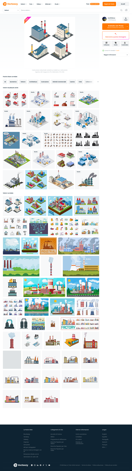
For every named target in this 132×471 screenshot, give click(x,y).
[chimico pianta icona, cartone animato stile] (71, 340)
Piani (87, 4)
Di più (56, 4)
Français (104, 444)
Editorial (47, 4)
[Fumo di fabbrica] (64, 99)
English (104, 434)
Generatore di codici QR (31, 457)
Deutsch (104, 442)
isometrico (13, 82)
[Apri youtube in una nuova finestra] (49, 465)
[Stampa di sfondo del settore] (38, 226)
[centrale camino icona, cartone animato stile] (51, 266)
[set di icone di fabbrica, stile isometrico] (32, 340)
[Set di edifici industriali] (86, 206)
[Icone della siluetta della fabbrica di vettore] (87, 140)
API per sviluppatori (30, 447)
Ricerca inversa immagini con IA (33, 450)
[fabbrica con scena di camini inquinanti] (87, 179)
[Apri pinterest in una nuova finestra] (40, 465)
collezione (89, 82)
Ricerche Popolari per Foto (59, 446)
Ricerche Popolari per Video (57, 449)
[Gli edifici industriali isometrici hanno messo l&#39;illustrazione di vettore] (11, 140)
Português (105, 439)
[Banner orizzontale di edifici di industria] (38, 323)
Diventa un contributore (79, 442)
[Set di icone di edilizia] (90, 226)
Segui (125, 20)
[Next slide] (96, 82)
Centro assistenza (81, 434)
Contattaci (79, 437)
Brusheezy (27, 434)
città (80, 82)
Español (104, 437)
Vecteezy (26, 437)
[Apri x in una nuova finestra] (46, 465)
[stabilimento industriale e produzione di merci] (43, 159)
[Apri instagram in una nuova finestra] (34, 465)
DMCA (52, 437)
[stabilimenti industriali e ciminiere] (39, 99)
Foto (30, 4)
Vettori (23, 4)
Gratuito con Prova (115, 27)
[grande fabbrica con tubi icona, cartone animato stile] (52, 340)
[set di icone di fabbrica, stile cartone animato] (15, 226)
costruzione (45, 82)
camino (72, 82)
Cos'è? (117, 50)
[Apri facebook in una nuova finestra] (32, 465)
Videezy (26, 439)
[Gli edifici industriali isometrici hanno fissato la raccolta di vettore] (62, 120)
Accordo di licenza (56, 434)
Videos (39, 4)
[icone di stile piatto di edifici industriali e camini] (13, 120)
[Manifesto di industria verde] (29, 245)
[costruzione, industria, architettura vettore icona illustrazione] (52, 323)
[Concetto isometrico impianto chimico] (17, 159)
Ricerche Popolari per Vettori (57, 442)
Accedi (123, 4)
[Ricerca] (121, 10)
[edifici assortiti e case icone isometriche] (58, 140)
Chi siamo (79, 439)
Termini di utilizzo (86, 465)
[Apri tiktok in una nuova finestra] (43, 465)
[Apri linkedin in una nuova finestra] (37, 465)
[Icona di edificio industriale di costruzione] (48, 245)
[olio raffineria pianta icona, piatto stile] (9, 323)
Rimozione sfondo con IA (31, 454)
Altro (103, 447)
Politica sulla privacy (98, 465)
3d (5, 82)
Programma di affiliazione (58, 439)
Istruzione (27, 444)
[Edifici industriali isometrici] (66, 159)
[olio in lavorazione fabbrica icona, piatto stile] (23, 323)
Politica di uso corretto (111, 465)
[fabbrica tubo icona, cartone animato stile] (90, 340)
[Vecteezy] (10, 4)
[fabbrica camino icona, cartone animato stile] (12, 340)
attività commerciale (59, 82)
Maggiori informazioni (110, 55)
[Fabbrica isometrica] (61, 179)
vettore (23, 82)
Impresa (26, 442)
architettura (33, 82)
